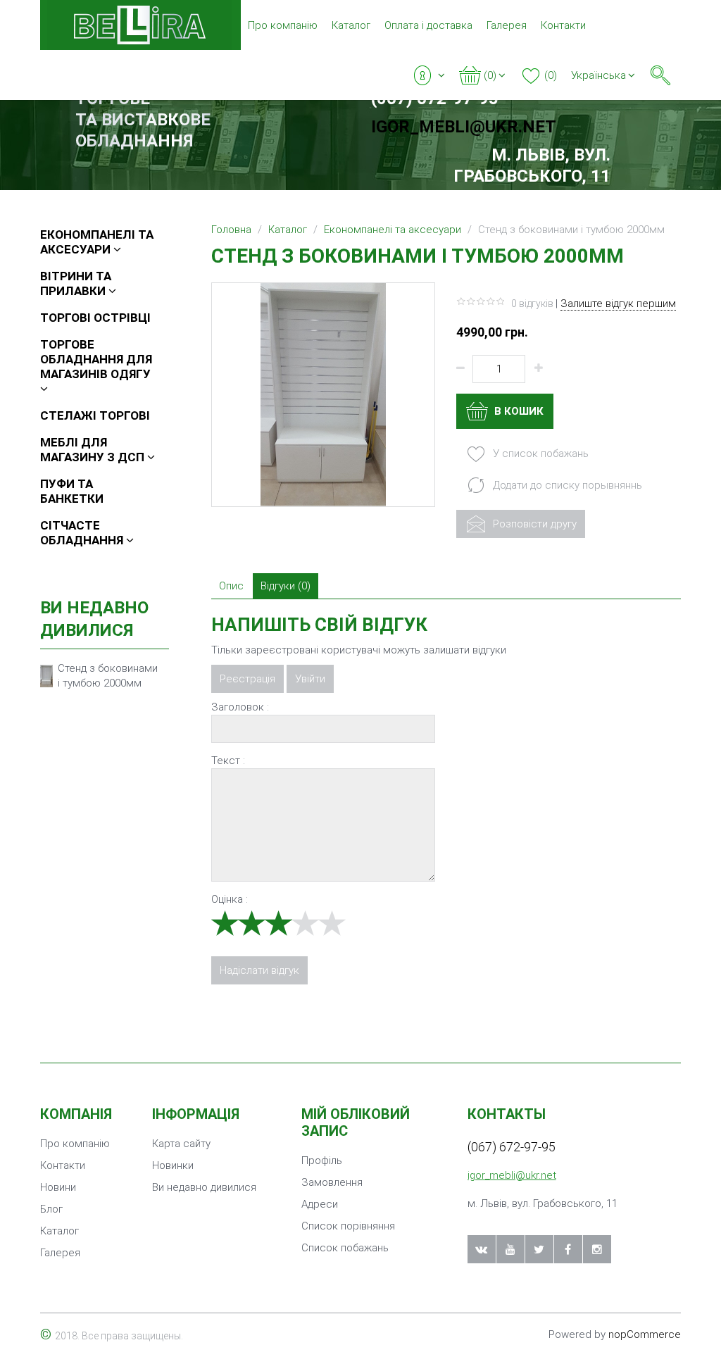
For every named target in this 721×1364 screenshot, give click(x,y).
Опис (231, 586)
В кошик (517, 411)
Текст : (228, 760)
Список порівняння (348, 1226)
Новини (58, 1187)
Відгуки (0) (286, 586)
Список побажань (345, 1247)
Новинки (173, 1165)
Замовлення (332, 1182)
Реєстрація (247, 678)
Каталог (351, 25)
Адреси (319, 1204)
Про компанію (283, 25)
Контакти (563, 25)
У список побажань (539, 453)
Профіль (321, 1160)
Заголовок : (240, 707)
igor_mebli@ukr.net (463, 127)
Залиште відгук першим (618, 303)
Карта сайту (181, 1143)
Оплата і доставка (428, 25)
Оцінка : (229, 899)
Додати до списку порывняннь (566, 485)
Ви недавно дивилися (204, 1187)
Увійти (310, 678)
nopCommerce (644, 1334)
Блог (51, 1209)
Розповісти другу (533, 524)
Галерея (507, 25)
